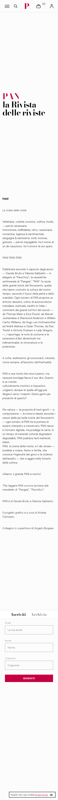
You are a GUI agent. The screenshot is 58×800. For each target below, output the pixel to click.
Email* (8, 623)
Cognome (10, 658)
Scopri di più (41, 794)
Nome (8, 640)
